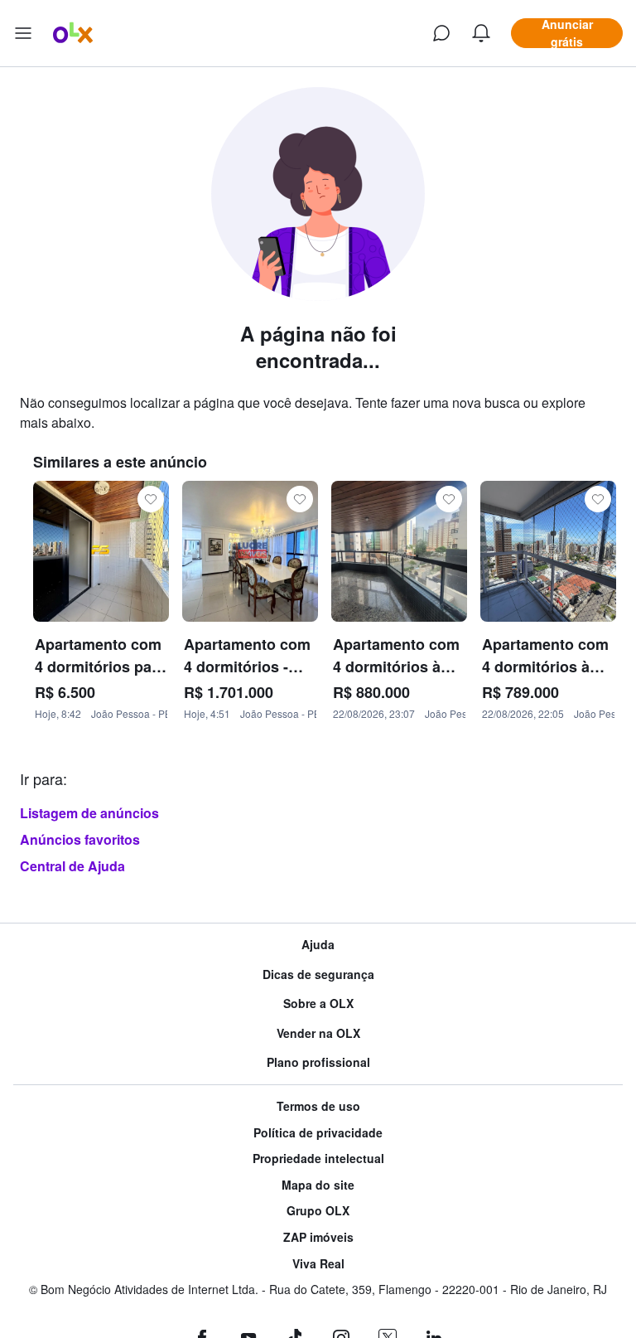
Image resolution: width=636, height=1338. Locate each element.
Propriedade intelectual (318, 1158)
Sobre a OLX (318, 1003)
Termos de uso (318, 1106)
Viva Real (318, 1264)
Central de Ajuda (72, 865)
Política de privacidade (318, 1133)
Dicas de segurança (318, 974)
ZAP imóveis (318, 1237)
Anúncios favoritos (80, 839)
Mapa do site (318, 1185)
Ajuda (318, 945)
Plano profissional (318, 1062)
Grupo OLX (318, 1211)
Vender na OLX (318, 1033)
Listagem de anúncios (89, 812)
